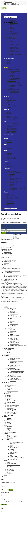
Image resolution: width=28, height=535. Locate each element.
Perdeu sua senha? (5, 492)
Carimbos (9, 205)
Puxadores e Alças (11, 100)
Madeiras (6, 109)
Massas (9, 194)
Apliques (9, 112)
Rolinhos (9, 140)
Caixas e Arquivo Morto (16, 92)
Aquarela (9, 60)
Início (2, 218)
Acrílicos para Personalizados (17, 188)
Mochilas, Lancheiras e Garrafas (18, 54)
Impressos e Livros (11, 81)
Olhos (8, 200)
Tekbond (9, 64)
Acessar (11, 489)
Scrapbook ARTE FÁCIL (13, 123)
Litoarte (9, 154)
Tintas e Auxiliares (9, 58)
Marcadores (13, 40)
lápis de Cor (13, 35)
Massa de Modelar (14, 44)
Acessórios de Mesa (15, 71)
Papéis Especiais (8, 134)
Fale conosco (7, 264)
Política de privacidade (9, 261)
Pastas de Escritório (15, 82)
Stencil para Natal (11, 158)
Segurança (6, 263)
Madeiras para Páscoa (12, 117)
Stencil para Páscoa (12, 157)
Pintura (6, 138)
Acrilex (8, 62)
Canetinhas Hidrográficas (16, 25)
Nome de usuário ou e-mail (8, 482)
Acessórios (9, 142)
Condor (8, 146)
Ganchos (9, 101)
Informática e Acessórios (13, 69)
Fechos (8, 104)
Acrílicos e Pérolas (11, 171)
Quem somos (7, 250)
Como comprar (7, 252)
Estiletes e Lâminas (14, 76)
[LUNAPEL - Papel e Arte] (4, 8)
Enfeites (9, 107)
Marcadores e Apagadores (16, 85)
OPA (8, 155)
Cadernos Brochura (14, 51)
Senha (2, 487)
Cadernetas (12, 50)
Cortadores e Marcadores (13, 197)
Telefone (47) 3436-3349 (10, 3)
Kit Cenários (10, 166)
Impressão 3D (13, 189)
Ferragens (6, 96)
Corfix (8, 63)
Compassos (13, 28)
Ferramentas (10, 198)
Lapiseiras (9, 37)
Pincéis (6, 144)
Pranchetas (12, 86)
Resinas (6, 161)
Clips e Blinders (13, 79)
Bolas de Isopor (14, 182)
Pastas (11, 43)
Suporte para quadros (12, 105)
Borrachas (12, 20)
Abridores (9, 102)
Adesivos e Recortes (12, 129)
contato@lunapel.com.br (10, 272)
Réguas (11, 55)
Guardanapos (10, 126)
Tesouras (12, 45)
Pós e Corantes (10, 201)
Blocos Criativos (14, 21)
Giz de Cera (13, 34)
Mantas (12, 176)
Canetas (12, 24)
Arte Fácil (9, 153)
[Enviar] (4, 210)
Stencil (6, 150)
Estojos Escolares (14, 53)
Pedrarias (12, 184)
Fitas (11, 185)
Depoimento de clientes (10, 260)
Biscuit (6, 192)
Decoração (9, 114)
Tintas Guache (13, 47)
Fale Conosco (8, 2)
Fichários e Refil (14, 33)
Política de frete (8, 253)
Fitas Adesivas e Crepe (15, 78)
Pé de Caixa (10, 98)
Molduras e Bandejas (12, 165)
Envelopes (12, 72)
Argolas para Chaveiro (12, 181)
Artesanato (7, 168)
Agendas (12, 88)
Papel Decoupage (11, 128)
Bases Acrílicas (10, 203)
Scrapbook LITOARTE (12, 125)
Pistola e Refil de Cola (15, 178)
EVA (11, 31)
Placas (8, 116)
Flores (11, 175)
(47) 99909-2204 (12, 271)
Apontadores (13, 18)
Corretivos (12, 30)
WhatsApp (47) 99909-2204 (12, 4)
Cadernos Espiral (14, 23)
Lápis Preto (12, 38)
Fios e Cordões (13, 186)
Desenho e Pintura (11, 17)
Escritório (6, 67)
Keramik (9, 148)
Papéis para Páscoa (12, 131)
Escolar (6, 15)
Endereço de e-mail (6, 499)
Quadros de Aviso (14, 91)
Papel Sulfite (13, 93)
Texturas (9, 204)
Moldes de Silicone (11, 195)
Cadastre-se (3, 504)
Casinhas (9, 113)
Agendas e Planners (14, 48)
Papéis (11, 41)
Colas (11, 27)
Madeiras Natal (11, 119)
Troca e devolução (8, 254)
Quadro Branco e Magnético (17, 83)
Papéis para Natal (11, 132)
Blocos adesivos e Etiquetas (14, 89)
